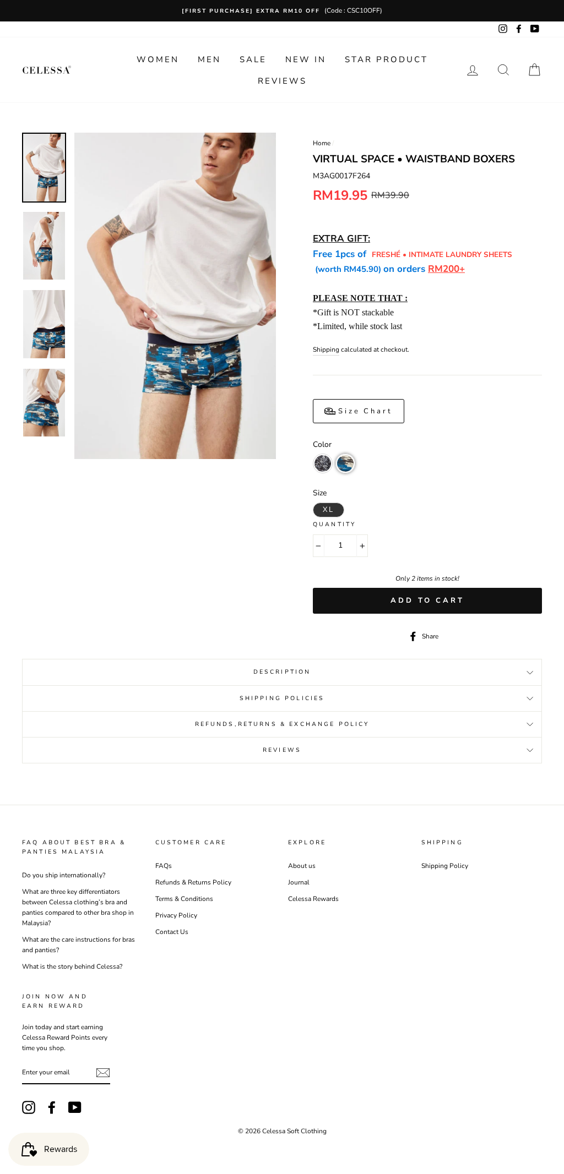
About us (302, 865)
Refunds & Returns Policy (193, 882)
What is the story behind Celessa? (72, 966)
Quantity (334, 524)
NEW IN (305, 59)
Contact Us (171, 931)
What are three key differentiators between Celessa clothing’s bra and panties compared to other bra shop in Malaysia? (78, 907)
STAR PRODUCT (386, 59)
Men (209, 59)
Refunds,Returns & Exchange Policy (282, 724)
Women (158, 59)
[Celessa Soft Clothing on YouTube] (75, 1107)
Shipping (326, 349)
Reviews (282, 80)
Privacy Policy (176, 915)
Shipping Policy (444, 865)
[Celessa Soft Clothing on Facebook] (51, 1107)
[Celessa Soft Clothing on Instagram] (28, 1107)
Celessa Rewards (313, 898)
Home (321, 143)
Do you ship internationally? (63, 875)
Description (282, 672)
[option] (282, 11)
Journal (299, 882)
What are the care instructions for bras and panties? (78, 944)
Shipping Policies (282, 698)
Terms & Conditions (184, 898)
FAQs (163, 865)
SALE (253, 59)
